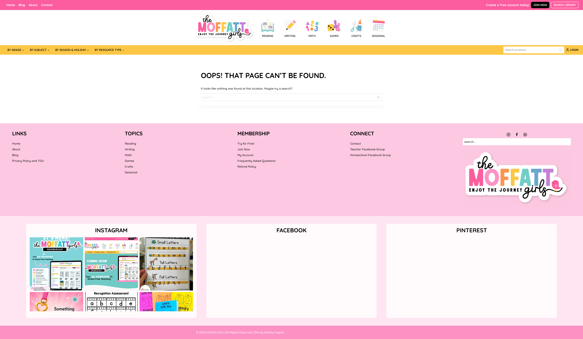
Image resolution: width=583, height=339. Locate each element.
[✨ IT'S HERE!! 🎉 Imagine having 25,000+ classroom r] (56, 264)
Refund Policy (246, 166)
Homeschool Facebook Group (370, 155)
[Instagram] (508, 134)
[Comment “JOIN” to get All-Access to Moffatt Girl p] (111, 264)
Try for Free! (245, 143)
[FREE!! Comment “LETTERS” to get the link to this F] (166, 264)
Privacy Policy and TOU (28, 161)
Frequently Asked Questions (256, 161)
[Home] (225, 28)
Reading (130, 143)
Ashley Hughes (274, 332)
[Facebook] (516, 134)
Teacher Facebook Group (367, 149)
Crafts (129, 166)
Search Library (564, 5)
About (33, 5)
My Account (245, 155)
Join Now (540, 5)
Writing (130, 149)
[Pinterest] (525, 134)
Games (129, 161)
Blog (22, 5)
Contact (47, 5)
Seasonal (131, 172)
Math (128, 155)
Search (561, 50)
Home (10, 5)
